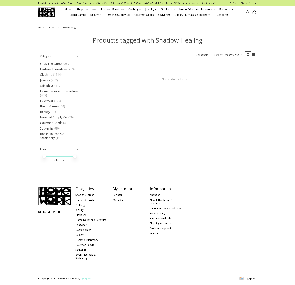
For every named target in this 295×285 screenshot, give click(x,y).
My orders (118, 200)
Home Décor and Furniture (59, 91)
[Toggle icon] (247, 12)
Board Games (77, 15)
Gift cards (223, 15)
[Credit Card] (241, 278)
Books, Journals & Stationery (52, 136)
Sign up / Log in (248, 3)
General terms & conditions (165, 208)
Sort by (218, 54)
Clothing (46, 74)
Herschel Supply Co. (117, 15)
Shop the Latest (86, 9)
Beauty (45, 112)
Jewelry (45, 80)
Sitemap (154, 233)
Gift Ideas (47, 86)
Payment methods (160, 218)
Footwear (46, 101)
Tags (51, 27)
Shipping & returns (160, 223)
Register (117, 194)
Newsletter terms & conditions (161, 201)
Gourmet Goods (144, 15)
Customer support (160, 228)
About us (155, 194)
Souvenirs (164, 15)
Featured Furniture (112, 9)
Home (68, 9)
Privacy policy (157, 213)
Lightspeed (86, 278)
